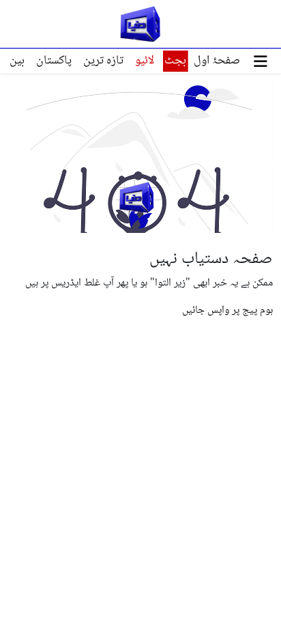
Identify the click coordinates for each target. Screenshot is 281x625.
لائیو (144, 61)
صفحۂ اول (217, 61)
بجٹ (175, 61)
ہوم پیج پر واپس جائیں (227, 310)
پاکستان (54, 61)
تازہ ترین (103, 61)
